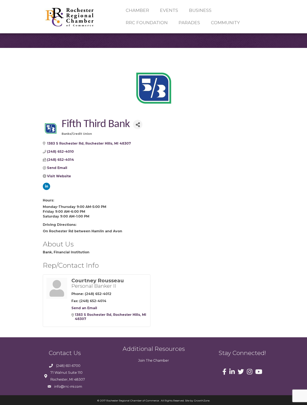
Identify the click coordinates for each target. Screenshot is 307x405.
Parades (189, 22)
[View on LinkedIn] (46, 189)
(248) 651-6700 (68, 366)
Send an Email (84, 308)
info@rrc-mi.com (68, 387)
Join (141, 360)
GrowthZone (201, 400)
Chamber (160, 360)
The (148, 360)
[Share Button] (137, 124)
